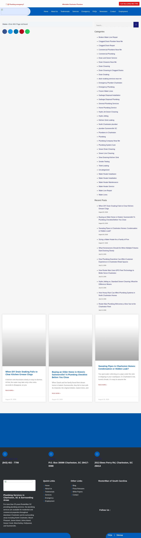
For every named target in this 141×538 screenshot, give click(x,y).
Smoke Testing (104, 161)
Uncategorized (104, 170)
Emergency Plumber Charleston (110, 83)
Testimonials (65, 11)
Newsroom (103, 11)
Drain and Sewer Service (108, 58)
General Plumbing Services (109, 103)
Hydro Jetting (103, 116)
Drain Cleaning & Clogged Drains (111, 70)
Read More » (9, 390)
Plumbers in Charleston (107, 132)
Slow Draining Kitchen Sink (109, 157)
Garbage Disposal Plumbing (109, 99)
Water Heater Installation (108, 178)
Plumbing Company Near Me (109, 141)
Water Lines (103, 195)
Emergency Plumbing (106, 87)
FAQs (95, 11)
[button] (4, 31)
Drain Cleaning (104, 66)
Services (75, 11)
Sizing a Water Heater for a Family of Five (114, 239)
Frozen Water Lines (106, 91)
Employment (123, 11)
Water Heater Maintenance (108, 182)
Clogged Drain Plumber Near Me (111, 41)
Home (46, 11)
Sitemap (120, 535)
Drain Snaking (104, 74)
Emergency (86, 11)
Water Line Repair (105, 190)
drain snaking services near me (110, 79)
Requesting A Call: (10, 459)
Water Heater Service (106, 186)
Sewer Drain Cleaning (107, 149)
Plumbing (102, 137)
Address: (52, 459)
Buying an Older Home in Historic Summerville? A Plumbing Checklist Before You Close (69, 374)
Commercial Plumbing (107, 54)
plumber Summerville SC (108, 128)
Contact (113, 11)
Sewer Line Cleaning (106, 153)
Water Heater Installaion (107, 174)
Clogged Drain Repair (107, 45)
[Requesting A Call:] (5, 454)
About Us (54, 11)
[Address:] (51, 454)
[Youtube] (115, 510)
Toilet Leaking (104, 166)
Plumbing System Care (107, 145)
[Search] (136, 24)
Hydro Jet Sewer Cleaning (108, 112)
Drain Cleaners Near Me (108, 62)
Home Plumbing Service (108, 108)
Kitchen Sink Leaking (106, 120)
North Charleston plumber (108, 124)
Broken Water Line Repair (108, 37)
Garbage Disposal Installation (109, 95)
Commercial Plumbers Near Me (110, 50)
